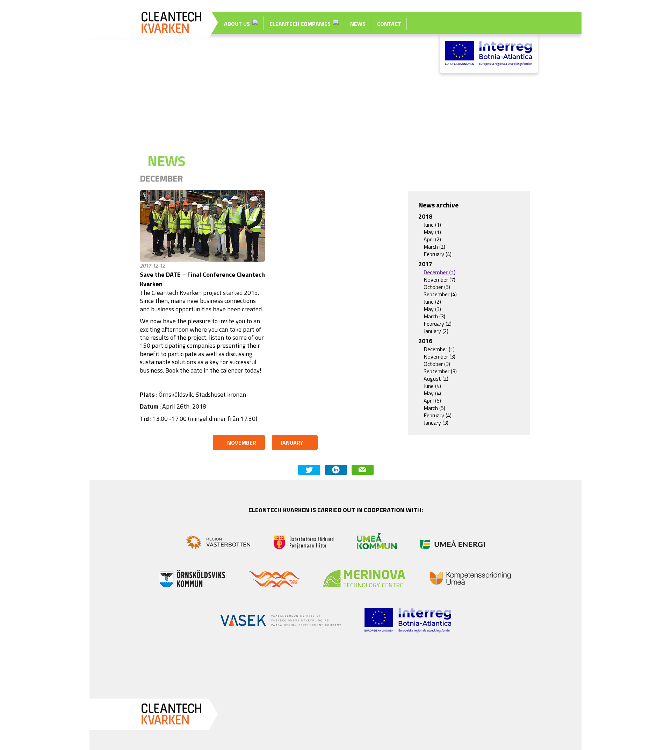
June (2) (432, 301)
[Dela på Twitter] (309, 470)
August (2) (436, 378)
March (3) (434, 316)
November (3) (439, 356)
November (241, 442)
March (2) (434, 246)
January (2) (436, 331)
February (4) (438, 254)
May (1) (432, 232)
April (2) (432, 239)
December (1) (439, 272)
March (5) (434, 408)
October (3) (437, 364)
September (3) (440, 371)
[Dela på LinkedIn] (336, 470)
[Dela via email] (363, 470)
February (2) (438, 323)
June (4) (432, 386)
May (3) (432, 309)
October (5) (437, 287)
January (292, 442)
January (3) (436, 422)
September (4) (440, 294)
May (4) (432, 393)
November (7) (439, 279)
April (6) (432, 400)
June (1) (432, 224)
